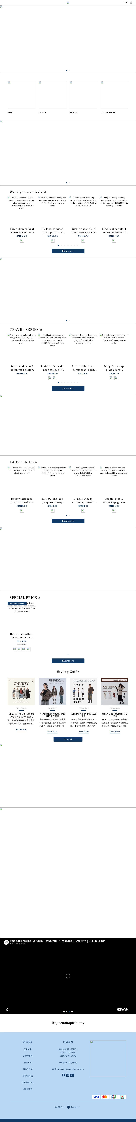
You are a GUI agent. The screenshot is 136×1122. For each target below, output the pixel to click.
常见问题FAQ (27, 1082)
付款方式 (27, 1062)
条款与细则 (27, 1089)
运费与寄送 (27, 1056)
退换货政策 (27, 1069)
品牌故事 (27, 1049)
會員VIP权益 (27, 1076)
